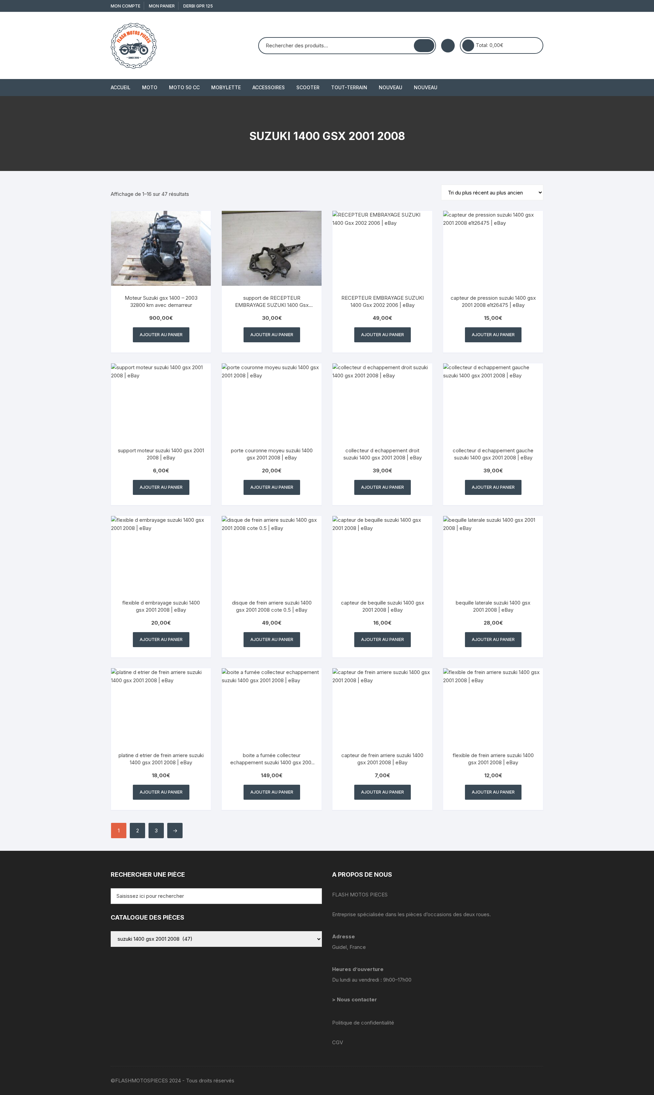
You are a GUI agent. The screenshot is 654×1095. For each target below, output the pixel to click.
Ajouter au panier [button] (161, 334)
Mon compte (125, 6)
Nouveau (390, 87)
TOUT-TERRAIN (349, 87)
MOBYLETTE (226, 87)
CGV (337, 1042)
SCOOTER (308, 87)
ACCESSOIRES (268, 87)
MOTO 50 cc (184, 87)
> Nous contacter (355, 999)
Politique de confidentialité (363, 1022)
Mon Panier (162, 6)
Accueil (120, 87)
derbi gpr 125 (198, 6)
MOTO (149, 87)
